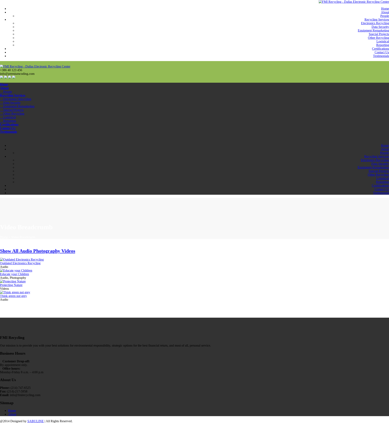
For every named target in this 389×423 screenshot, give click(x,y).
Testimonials (381, 56)
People (384, 16)
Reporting (382, 45)
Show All (9, 251)
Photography (47, 251)
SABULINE (35, 421)
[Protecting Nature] (13, 281)
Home (385, 8)
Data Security (380, 27)
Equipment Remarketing (373, 30)
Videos (68, 251)
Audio (26, 251)
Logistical (382, 41)
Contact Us (382, 52)
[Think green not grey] (15, 292)
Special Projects (379, 34)
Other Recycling (378, 37)
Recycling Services (376, 19)
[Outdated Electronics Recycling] (22, 259)
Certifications (380, 48)
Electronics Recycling (375, 23)
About (385, 12)
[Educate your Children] (16, 270)
